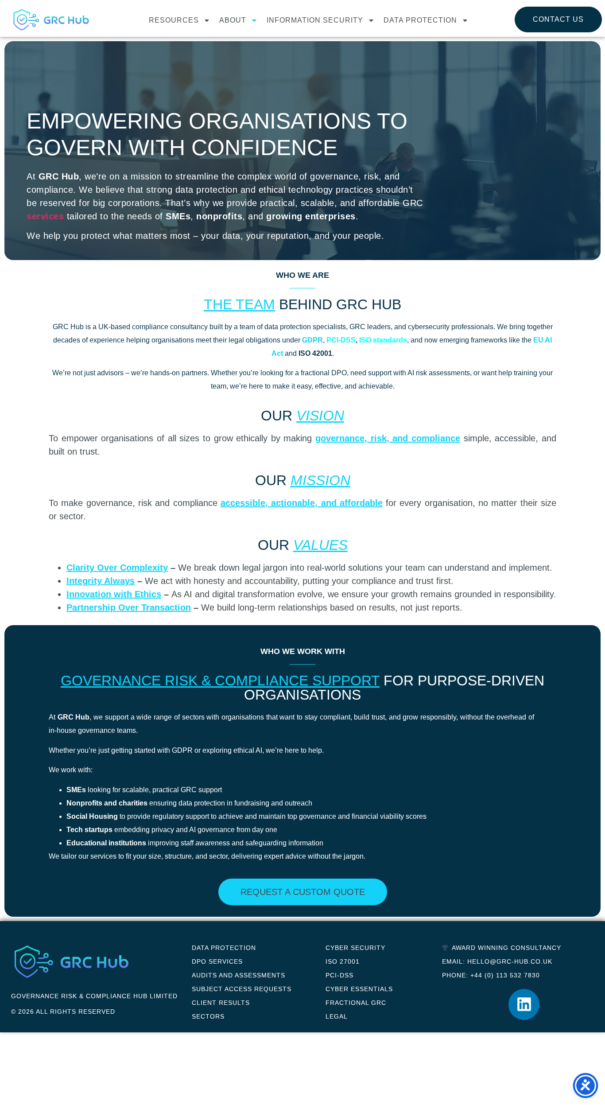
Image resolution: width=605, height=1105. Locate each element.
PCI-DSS (341, 340)
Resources (174, 20)
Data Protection (420, 20)
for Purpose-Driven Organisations (302, 688)
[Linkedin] (523, 1004)
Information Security (315, 20)
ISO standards (383, 340)
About (232, 20)
